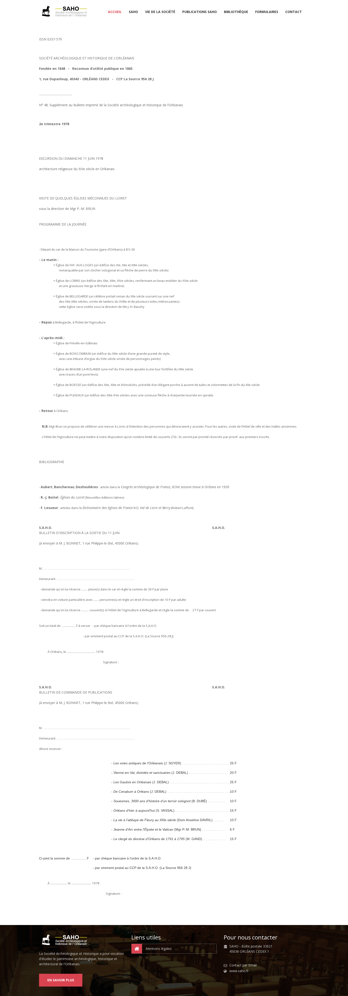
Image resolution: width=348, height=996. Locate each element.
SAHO (133, 12)
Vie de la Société (160, 12)
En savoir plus (60, 980)
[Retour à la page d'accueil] (66, 11)
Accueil (115, 12)
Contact (293, 12)
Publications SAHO (199, 12)
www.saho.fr (239, 971)
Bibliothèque (236, 12)
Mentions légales (159, 948)
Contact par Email (243, 965)
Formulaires (266, 12)
